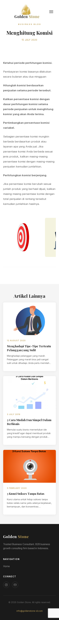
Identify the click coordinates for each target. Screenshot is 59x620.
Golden (16, 536)
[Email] (15, 585)
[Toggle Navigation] (51, 12)
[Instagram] (6, 585)
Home (6, 566)
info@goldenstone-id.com (30, 611)
